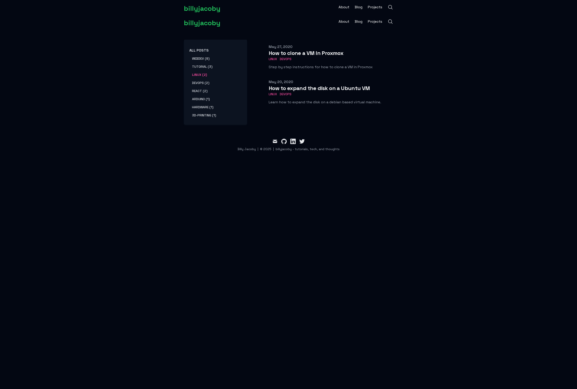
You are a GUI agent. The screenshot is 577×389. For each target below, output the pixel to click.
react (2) (200, 91)
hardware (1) (202, 107)
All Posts (199, 50)
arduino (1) (201, 99)
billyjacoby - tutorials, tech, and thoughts (308, 149)
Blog (358, 7)
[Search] (390, 7)
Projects (375, 7)
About (344, 7)
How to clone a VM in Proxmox (306, 53)
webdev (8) (201, 59)
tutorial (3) (202, 67)
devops (285, 59)
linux (273, 59)
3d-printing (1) (204, 115)
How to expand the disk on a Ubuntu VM (319, 88)
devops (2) (200, 83)
